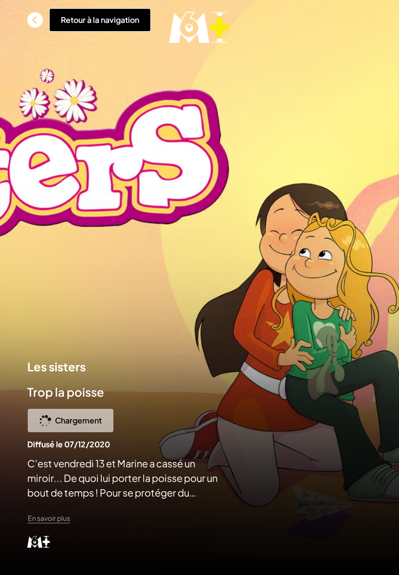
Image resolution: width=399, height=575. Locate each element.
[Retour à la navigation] (35, 20)
